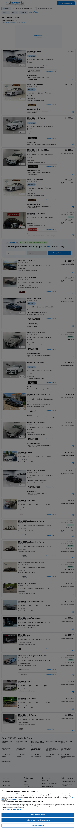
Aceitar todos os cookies (37, 814)
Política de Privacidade (14, 799)
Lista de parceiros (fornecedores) (12, 810)
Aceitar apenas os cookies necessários (38, 820)
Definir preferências (38, 825)
